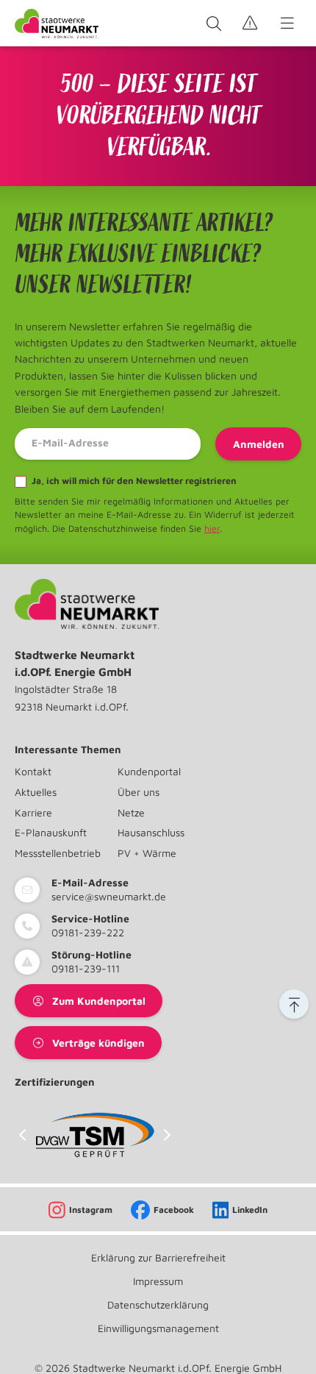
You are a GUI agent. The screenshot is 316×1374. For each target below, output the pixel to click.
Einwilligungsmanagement (158, 1328)
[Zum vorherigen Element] (22, 1135)
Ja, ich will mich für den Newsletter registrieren (133, 480)
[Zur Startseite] (56, 23)
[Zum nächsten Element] (167, 1135)
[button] (294, 1004)
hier (212, 528)
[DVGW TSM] (94, 1135)
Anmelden (258, 444)
